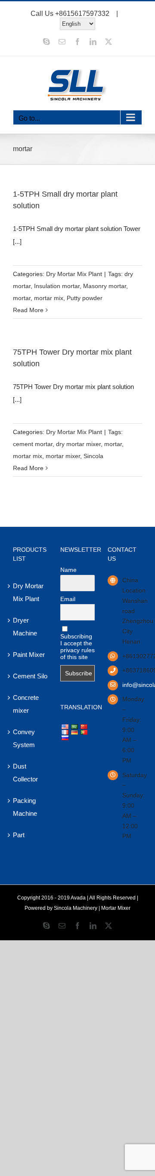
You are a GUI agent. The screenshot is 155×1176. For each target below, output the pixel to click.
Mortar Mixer (115, 908)
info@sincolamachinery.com (132, 684)
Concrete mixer (26, 704)
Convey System (24, 738)
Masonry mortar (104, 286)
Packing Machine (25, 807)
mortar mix (48, 298)
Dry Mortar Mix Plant (74, 273)
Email (67, 599)
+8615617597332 (82, 13)
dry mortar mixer (78, 444)
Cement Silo (30, 676)
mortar (22, 298)
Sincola (93, 456)
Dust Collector (25, 773)
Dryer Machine (25, 627)
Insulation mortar (57, 286)
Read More (28, 310)
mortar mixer (63, 456)
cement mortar (33, 444)
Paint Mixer (29, 654)
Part (19, 835)
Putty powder (84, 298)
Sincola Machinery (75, 908)
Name (68, 569)
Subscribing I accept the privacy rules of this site (77, 646)
